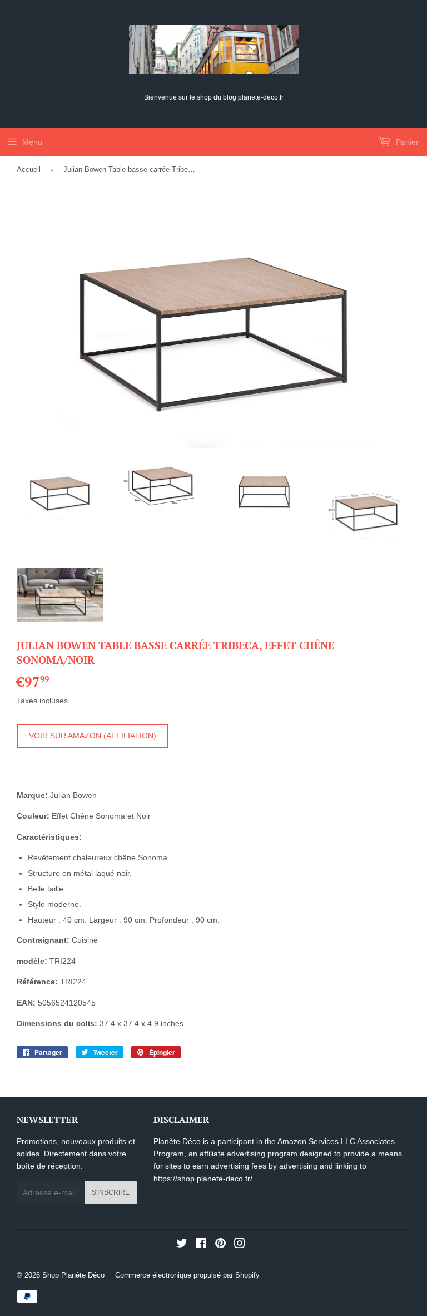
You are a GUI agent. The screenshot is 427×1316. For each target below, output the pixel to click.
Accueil (29, 169)
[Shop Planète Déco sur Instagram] (239, 1244)
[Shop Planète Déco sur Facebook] (201, 1244)
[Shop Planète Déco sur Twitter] (181, 1244)
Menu (32, 141)
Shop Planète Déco (73, 1275)
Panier (406, 141)
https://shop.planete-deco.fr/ (202, 1178)
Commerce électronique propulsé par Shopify (187, 1275)
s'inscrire (111, 1192)
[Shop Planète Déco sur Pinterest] (220, 1244)
